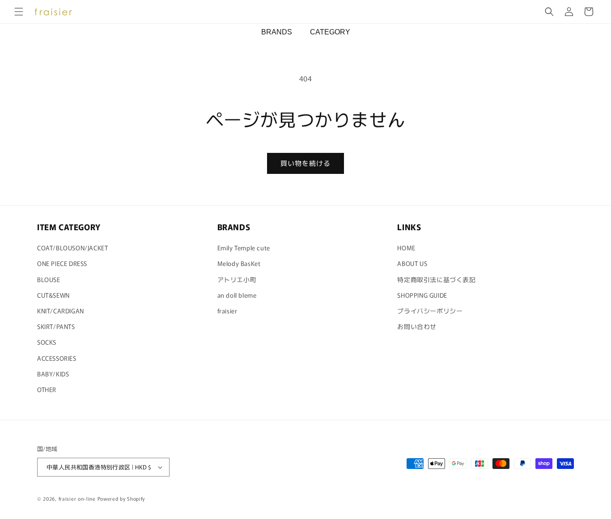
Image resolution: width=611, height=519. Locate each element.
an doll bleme (237, 295)
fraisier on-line (77, 498)
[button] (19, 11)
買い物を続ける (305, 163)
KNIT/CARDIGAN (60, 310)
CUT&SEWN (53, 295)
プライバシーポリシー (429, 310)
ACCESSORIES (56, 358)
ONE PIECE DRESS (62, 263)
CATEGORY (330, 32)
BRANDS (276, 32)
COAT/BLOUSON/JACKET (72, 247)
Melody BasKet (239, 263)
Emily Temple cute (243, 247)
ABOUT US (412, 263)
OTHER (46, 389)
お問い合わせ (417, 326)
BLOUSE (48, 279)
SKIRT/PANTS (56, 326)
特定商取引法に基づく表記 (436, 279)
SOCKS (46, 342)
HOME (406, 247)
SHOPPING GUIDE (422, 295)
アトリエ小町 (237, 279)
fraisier (227, 310)
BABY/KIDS (53, 373)
